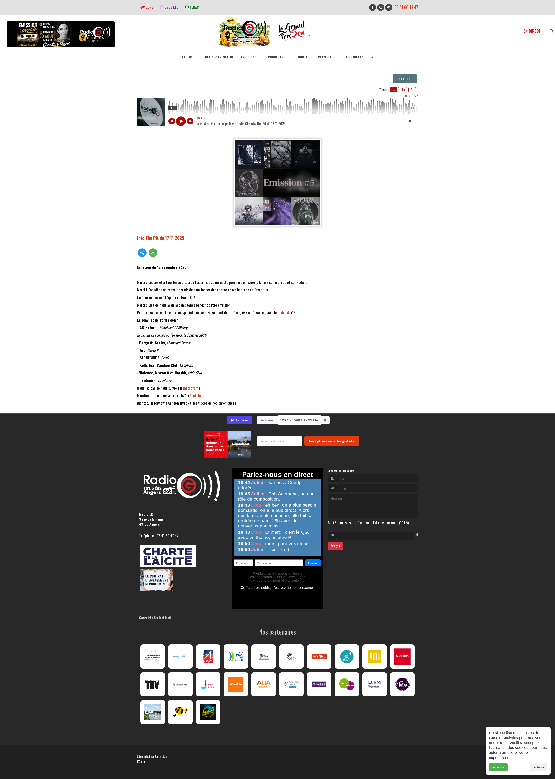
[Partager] (142, 252)
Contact (304, 57)
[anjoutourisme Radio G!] (346, 684)
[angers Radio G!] (208, 656)
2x (412, 89)
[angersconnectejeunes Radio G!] (208, 684)
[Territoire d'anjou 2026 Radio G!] (152, 656)
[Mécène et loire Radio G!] (180, 656)
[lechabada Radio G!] (402, 656)
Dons (149, 7)
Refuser (538, 767)
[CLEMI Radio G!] (374, 684)
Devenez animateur (219, 57)
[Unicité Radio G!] (235, 684)
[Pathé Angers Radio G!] (180, 712)
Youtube (196, 395)
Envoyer (335, 545)
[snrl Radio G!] (319, 656)
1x (394, 89)
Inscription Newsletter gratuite (331, 441)
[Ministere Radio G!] (263, 656)
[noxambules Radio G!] (319, 684)
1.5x (403, 89)
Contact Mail (162, 617)
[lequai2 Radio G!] (374, 656)
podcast (283, 312)
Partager (239, 420)
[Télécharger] (153, 252)
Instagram (190, 388)
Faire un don (354, 57)
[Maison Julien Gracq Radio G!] (180, 684)
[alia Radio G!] (263, 684)
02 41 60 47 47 (406, 7)
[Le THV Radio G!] (152, 684)
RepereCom (161, 756)
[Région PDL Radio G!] (235, 656)
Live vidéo (171, 7)
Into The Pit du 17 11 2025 (160, 237)
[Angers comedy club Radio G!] (208, 712)
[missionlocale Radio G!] (291, 684)
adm (143, 761)
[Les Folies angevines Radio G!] (402, 684)
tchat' (194, 7)
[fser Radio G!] (291, 656)
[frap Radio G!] (346, 656)
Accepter (498, 767)
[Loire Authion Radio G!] (152, 712)
